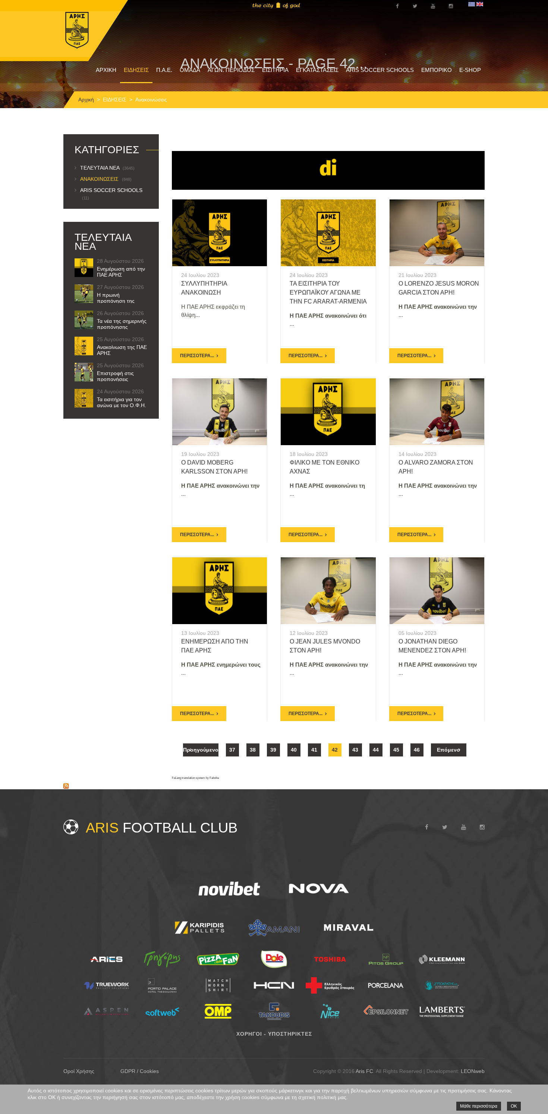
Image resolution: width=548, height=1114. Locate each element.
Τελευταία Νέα (107, 168)
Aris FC (364, 1071)
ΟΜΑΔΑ (190, 70)
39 (273, 750)
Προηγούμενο (200, 750)
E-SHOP (470, 70)
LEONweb (473, 1071)
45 (396, 750)
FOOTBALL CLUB (161, 827)
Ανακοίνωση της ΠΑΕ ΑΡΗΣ (122, 350)
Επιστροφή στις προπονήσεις (115, 376)
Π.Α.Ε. (164, 70)
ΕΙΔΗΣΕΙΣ (136, 70)
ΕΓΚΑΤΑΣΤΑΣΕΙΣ (317, 70)
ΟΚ (514, 1106)
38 (253, 750)
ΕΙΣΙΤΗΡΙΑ (275, 70)
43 (355, 750)
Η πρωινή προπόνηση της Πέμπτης (116, 301)
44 (376, 750)
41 (314, 750)
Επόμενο (448, 750)
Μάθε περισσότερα (478, 1106)
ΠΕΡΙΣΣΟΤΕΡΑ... (197, 355)
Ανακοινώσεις (106, 179)
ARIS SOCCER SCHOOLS (380, 70)
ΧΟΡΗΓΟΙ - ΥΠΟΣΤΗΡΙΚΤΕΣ (274, 1034)
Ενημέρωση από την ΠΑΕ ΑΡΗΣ (121, 272)
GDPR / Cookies (139, 1071)
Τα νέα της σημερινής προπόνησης (122, 324)
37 (232, 750)
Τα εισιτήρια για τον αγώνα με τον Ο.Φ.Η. (121, 402)
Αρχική (86, 100)
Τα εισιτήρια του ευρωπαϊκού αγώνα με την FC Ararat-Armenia (328, 292)
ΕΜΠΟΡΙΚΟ (436, 70)
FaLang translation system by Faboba (195, 778)
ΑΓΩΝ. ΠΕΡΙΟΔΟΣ (231, 70)
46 (417, 750)
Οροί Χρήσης (78, 1071)
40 (294, 750)
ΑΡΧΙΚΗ (106, 70)
